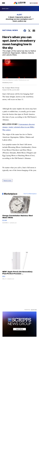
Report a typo (8, 180)
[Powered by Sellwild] (34, 309)
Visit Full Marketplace (30, 193)
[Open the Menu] (3, 2)
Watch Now (33, 3)
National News (10, 30)
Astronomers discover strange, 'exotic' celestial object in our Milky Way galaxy (18, 127)
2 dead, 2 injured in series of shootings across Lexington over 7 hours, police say (19, 19)
